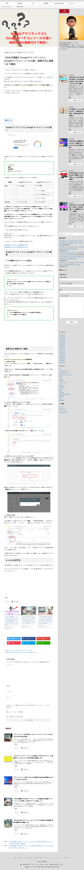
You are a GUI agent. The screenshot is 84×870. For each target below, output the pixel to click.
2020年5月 (62, 356)
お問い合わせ (20, 6)
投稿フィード (62, 408)
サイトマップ (72, 3)
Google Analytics (10, 652)
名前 (8, 685)
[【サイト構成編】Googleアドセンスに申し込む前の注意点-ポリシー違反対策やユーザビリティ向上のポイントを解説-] (11, 610)
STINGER (57, 866)
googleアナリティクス (11, 650)
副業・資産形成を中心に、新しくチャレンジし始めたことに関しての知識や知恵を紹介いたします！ (42, 864)
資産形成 (20, 3)
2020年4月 (62, 358)
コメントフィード (64, 410)
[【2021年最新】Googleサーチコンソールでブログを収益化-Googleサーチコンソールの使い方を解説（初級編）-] (45, 610)
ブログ (31, 650)
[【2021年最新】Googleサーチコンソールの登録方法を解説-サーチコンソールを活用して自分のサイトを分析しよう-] (28, 610)
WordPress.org (63, 412)
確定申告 (61, 396)
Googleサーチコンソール (23, 650)
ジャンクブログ (42, 861)
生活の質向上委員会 (59, 3)
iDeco (60, 376)
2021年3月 (62, 348)
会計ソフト (62, 388)
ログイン (61, 406)
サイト (8, 697)
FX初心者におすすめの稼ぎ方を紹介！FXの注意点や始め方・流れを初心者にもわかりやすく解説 (71, 242)
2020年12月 (62, 354)
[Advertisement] (29, 106)
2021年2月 (62, 350)
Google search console (19, 652)
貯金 (60, 398)
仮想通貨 (46, 3)
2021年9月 (62, 338)
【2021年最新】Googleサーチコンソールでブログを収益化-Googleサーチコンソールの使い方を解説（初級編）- (45, 620)
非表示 (10, 120)
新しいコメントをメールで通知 (15, 712)
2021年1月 (62, 352)
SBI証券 (61, 380)
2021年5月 (62, 344)
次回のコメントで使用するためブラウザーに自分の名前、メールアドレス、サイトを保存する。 (28, 706)
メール (9, 691)
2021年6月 (62, 342)
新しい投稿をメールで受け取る (15, 716)
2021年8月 (62, 340)
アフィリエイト (63, 382)
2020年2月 (62, 362)
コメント (10, 664)
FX (33, 3)
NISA (60, 378)
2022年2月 (62, 337)
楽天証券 (61, 392)
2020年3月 (62, 360)
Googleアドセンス (64, 370)
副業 (7, 3)
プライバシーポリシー (6, 6)
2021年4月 (62, 346)
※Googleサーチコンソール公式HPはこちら (16, 245)
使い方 (34, 652)
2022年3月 (62, 335)
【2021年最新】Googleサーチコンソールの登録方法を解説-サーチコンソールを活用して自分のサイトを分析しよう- (28, 620)
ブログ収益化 (29, 652)
